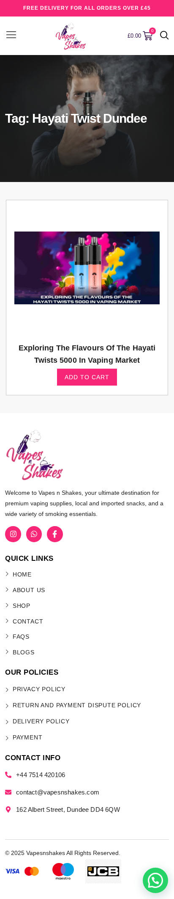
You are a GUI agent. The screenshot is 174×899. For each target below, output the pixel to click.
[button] (164, 35)
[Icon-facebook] (55, 534)
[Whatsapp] (34, 534)
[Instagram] (13, 534)
